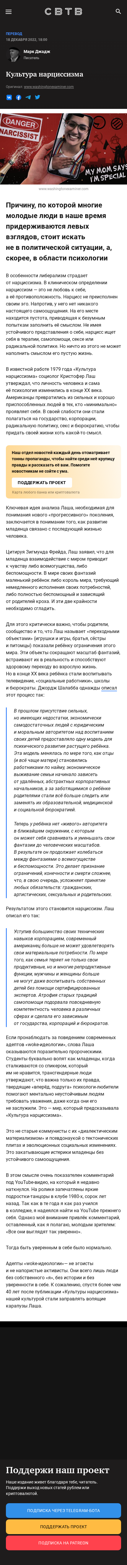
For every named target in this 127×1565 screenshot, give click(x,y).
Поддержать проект (63, 1526)
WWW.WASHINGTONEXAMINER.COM (49, 87)
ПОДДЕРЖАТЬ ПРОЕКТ (42, 482)
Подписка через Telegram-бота (63, 1510)
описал (109, 688)
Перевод (14, 34)
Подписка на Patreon (63, 1543)
